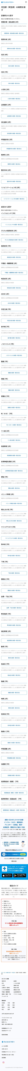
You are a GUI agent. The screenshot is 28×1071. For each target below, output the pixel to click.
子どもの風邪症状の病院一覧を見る (14, 240)
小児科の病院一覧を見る (14, 98)
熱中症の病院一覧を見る (14, 555)
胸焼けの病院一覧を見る (14, 743)
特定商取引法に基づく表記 (8, 1054)
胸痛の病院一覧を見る (14, 692)
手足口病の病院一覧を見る (14, 320)
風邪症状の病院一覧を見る (14, 257)
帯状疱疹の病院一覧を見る (14, 625)
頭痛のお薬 (16, 985)
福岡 (13, 1007)
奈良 (13, 1005)
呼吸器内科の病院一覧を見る (14, 149)
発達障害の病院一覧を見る (14, 455)
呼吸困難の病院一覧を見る (14, 758)
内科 (3, 983)
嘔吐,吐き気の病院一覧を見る (14, 521)
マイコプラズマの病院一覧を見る (14, 538)
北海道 (3, 1003)
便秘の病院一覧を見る (14, 488)
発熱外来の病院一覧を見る (14, 48)
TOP (2, 972)
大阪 (9, 1007)
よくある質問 (5, 1046)
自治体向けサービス (6, 1030)
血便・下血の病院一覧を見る (14, 608)
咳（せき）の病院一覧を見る (14, 425)
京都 (13, 1003)
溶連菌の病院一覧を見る (14, 775)
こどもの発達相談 (6, 989)
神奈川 (3, 1007)
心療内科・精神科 (6, 987)
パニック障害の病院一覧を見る (14, 503)
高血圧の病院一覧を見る (14, 675)
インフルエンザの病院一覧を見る (14, 224)
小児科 (3, 985)
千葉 (9, 1003)
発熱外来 (4, 981)
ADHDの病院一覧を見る (14, 303)
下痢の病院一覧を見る (14, 573)
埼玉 (3, 1009)
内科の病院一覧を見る (14, 83)
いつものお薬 (17, 983)
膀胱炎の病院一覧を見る (14, 590)
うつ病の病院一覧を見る (14, 440)
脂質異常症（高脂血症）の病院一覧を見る (14, 810)
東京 (3, 1005)
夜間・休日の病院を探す (7, 1024)
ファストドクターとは (7, 1017)
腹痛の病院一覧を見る (14, 373)
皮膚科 (15, 981)
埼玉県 (13, 972)
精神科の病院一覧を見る (14, 164)
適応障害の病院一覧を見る (14, 640)
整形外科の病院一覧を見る (14, 181)
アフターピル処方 (18, 994)
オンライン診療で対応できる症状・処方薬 (14, 858)
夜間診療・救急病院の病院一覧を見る (14, 33)
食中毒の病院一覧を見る (14, 338)
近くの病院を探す (7, 972)
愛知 (9, 1005)
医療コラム (4, 1022)
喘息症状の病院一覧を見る (14, 288)
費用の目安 (14, 861)
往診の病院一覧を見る (14, 66)
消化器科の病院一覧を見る (14, 133)
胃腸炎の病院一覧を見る (14, 407)
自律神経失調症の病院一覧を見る (14, 471)
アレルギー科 (5, 996)
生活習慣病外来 (17, 992)
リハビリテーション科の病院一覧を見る (14, 199)
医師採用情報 (5, 1034)
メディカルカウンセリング (8, 1013)
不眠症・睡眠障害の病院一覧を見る (14, 272)
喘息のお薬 (16, 987)
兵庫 (9, 1009)
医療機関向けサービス (7, 1028)
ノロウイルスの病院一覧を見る (14, 355)
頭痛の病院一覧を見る (14, 390)
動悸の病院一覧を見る (14, 658)
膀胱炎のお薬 (17, 989)
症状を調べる (5, 1020)
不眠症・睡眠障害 (6, 992)
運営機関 (4, 1057)
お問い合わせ (5, 1049)
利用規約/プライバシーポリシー (9, 1052)
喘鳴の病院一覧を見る (14, 708)
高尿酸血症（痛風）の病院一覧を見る (14, 793)
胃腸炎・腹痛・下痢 (6, 994)
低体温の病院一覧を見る (14, 725)
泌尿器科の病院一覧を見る (14, 116)
